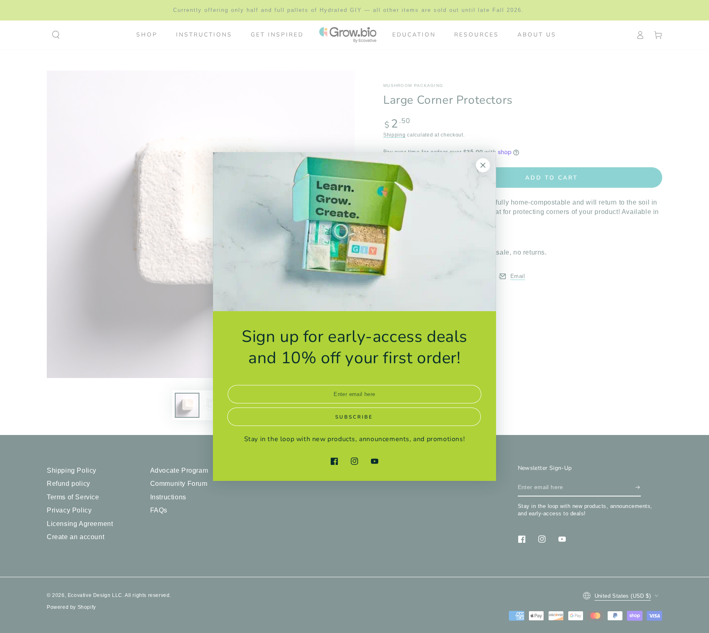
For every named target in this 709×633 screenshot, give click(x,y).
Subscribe (354, 417)
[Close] (483, 165)
